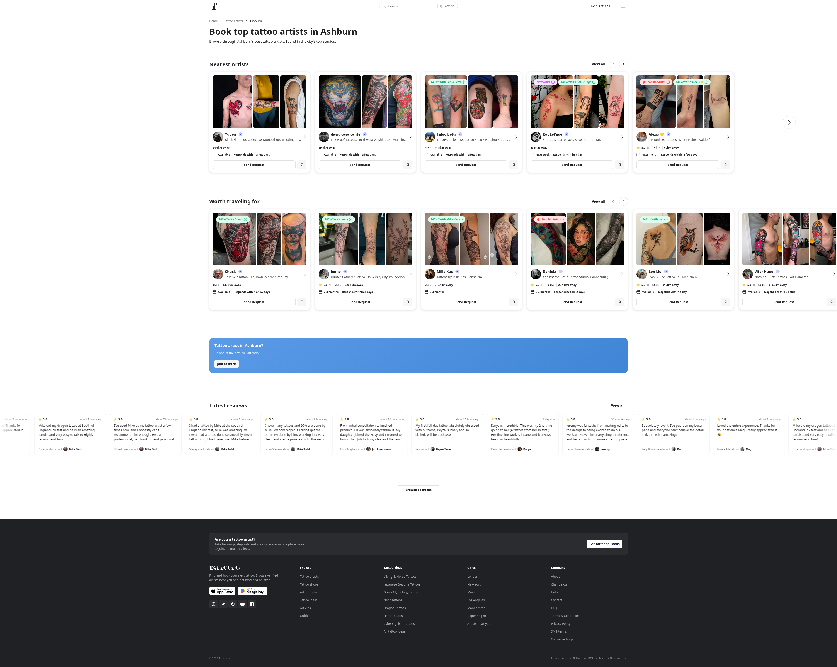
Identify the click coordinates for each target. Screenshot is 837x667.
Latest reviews (228, 405)
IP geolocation (618, 658)
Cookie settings (562, 639)
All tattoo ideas (394, 631)
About (555, 576)
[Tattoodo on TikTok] (223, 604)
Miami (471, 592)
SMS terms (559, 631)
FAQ (554, 608)
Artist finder (308, 592)
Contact (556, 600)
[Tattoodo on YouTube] (242, 604)
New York (474, 584)
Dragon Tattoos (395, 608)
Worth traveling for (234, 201)
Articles (305, 608)
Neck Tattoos (393, 600)
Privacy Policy (560, 623)
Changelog (559, 584)
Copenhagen (476, 616)
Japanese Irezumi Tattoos (402, 584)
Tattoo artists (309, 576)
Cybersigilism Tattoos (399, 623)
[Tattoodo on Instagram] (213, 604)
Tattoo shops (309, 584)
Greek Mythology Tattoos (402, 592)
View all (598, 64)
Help (554, 592)
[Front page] (214, 6)
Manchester (476, 608)
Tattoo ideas (309, 600)
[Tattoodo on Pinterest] (232, 604)
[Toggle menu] (623, 6)
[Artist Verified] (240, 134)
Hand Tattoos (393, 616)
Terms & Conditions (565, 616)
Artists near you (478, 623)
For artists (600, 6)
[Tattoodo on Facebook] (252, 604)
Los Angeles (476, 600)
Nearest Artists (229, 64)
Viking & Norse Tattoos (400, 576)
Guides (305, 616)
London (472, 576)
